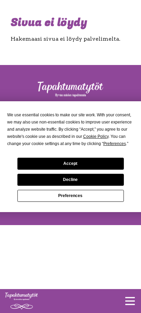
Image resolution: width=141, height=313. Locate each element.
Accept (70, 163)
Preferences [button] (114, 143)
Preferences (70, 195)
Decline (70, 179)
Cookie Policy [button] (95, 136)
